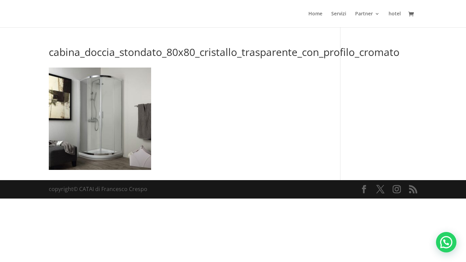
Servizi (338, 14)
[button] (446, 242)
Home (315, 14)
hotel (395, 14)
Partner (364, 14)
